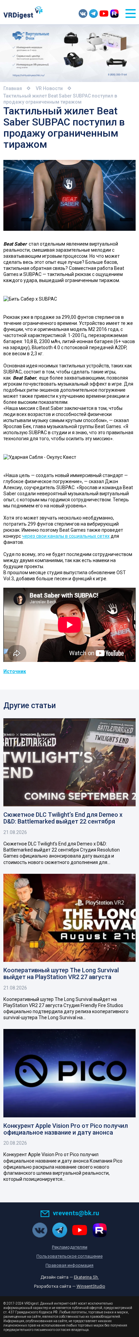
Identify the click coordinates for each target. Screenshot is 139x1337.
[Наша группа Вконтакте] (83, 13)
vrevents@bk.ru (76, 1213)
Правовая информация (69, 1265)
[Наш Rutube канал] (114, 13)
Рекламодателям (69, 1247)
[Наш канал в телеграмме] (93, 13)
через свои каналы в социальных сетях (66, 536)
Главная (12, 88)
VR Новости (49, 88)
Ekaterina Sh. (86, 1277)
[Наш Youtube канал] (104, 13)
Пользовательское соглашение (69, 1256)
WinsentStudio (91, 1286)
